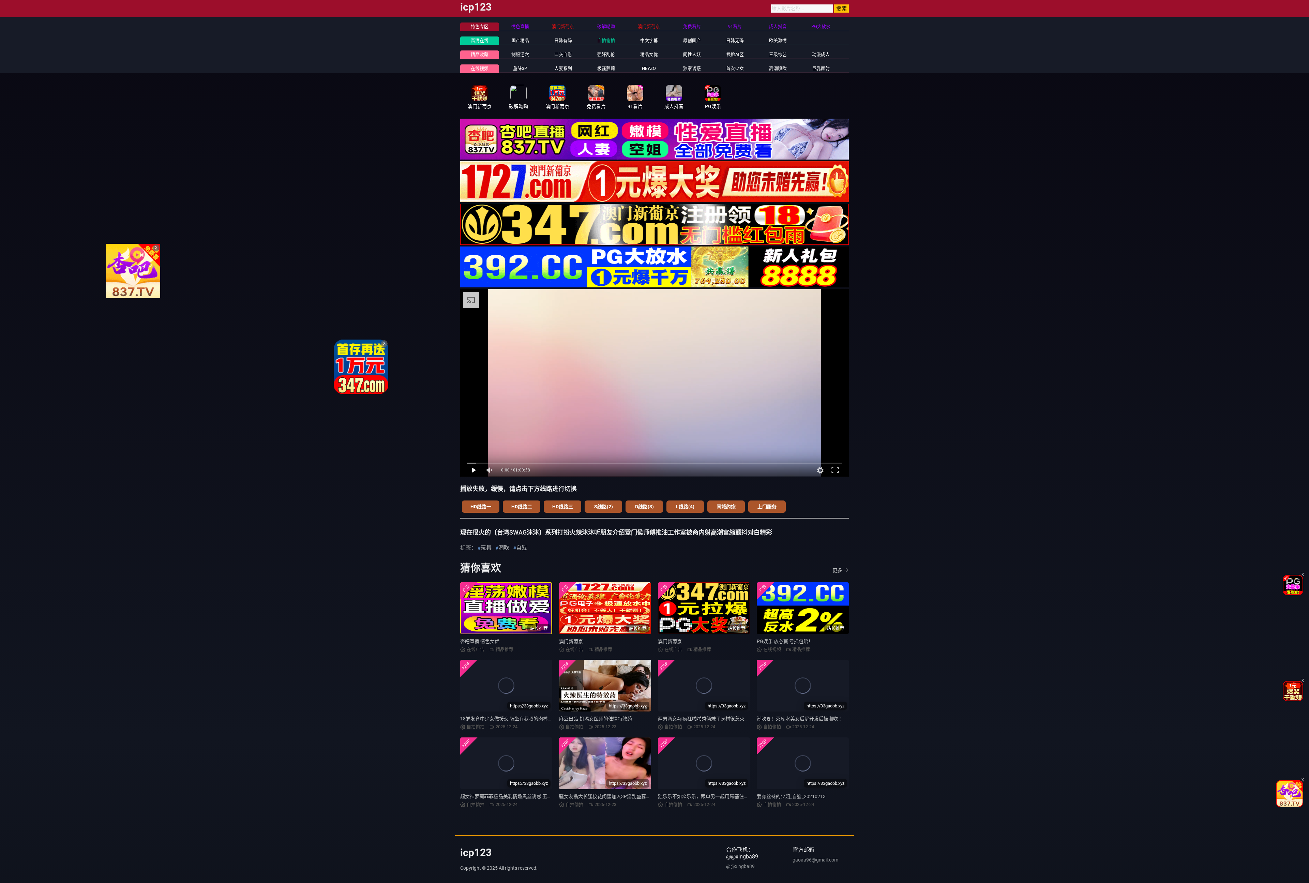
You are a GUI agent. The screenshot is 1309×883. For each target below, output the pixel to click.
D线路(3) (644, 506)
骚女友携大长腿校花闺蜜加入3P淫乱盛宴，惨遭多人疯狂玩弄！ (626, 796)
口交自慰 (563, 54)
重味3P (520, 68)
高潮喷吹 (778, 68)
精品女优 (649, 54)
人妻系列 (563, 68)
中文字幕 (649, 40)
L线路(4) (685, 506)
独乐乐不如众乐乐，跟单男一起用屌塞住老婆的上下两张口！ (722, 796)
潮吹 (503, 547)
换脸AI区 (735, 54)
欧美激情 (778, 40)
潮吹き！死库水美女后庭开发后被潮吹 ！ (800, 718)
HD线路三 (562, 506)
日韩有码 (563, 40)
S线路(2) (603, 506)
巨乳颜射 (821, 68)
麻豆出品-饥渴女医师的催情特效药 (595, 718)
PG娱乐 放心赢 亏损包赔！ (785, 641)
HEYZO (649, 68)
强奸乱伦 (606, 54)
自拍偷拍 (606, 40)
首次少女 (735, 68)
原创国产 (692, 40)
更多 (837, 570)
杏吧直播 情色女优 (479, 641)
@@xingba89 (740, 866)
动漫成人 (821, 54)
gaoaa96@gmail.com (815, 860)
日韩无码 (735, 40)
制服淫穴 (520, 54)
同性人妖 (692, 54)
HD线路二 (521, 506)
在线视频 (479, 68)
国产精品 (520, 40)
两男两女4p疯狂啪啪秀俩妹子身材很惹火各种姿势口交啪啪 (720, 718)
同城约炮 (726, 506)
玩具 (486, 547)
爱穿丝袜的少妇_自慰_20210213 (791, 796)
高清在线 (479, 40)
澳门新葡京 (571, 641)
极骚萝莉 (606, 68)
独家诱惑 (692, 68)
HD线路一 (480, 506)
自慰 (521, 547)
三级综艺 (778, 54)
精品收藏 (479, 54)
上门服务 (767, 506)
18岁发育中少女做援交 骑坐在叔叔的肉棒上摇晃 (511, 718)
